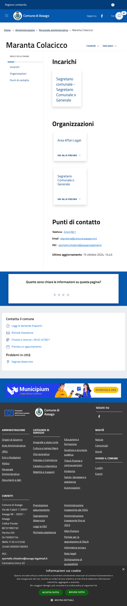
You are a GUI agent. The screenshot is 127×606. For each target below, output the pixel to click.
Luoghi (99, 468)
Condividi (91, 46)
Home (7, 30)
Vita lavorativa (41, 454)
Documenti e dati (11, 480)
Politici (6, 463)
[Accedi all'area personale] (112, 4)
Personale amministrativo (53, 30)
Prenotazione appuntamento (41, 507)
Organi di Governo (12, 440)
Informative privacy (75, 547)
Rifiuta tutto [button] (77, 592)
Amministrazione (25, 30)
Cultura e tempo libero (45, 448)
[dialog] (63, 586)
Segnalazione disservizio (40, 518)
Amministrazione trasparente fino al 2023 (74, 520)
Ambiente (69, 471)
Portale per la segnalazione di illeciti (76, 539)
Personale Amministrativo (11, 471)
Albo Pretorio (71, 531)
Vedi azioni (108, 46)
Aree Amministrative (13, 446)
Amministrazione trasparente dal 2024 (76, 507)
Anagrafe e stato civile (45, 442)
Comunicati (101, 446)
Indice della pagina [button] (19, 56)
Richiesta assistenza (44, 532)
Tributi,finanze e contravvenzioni (73, 463)
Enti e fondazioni (11, 457)
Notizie (99, 440)
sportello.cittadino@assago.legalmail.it (80, 245)
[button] (63, 600)
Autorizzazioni (72, 488)
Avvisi (98, 451)
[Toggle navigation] (7, 16)
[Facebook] (100, 16)
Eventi (99, 474)
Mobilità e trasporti (44, 472)
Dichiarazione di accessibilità (73, 561)
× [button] (123, 569)
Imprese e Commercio (45, 460)
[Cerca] (120, 16)
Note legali (70, 553)
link (95, 585)
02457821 (70, 232)
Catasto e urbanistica (45, 466)
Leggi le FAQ (40, 526)
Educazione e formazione (71, 441)
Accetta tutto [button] (50, 592)
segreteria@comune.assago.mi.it (78, 238)
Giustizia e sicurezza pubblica (75, 452)
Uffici (5, 451)
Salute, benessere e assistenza (75, 479)
